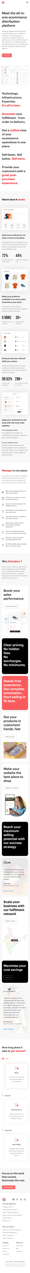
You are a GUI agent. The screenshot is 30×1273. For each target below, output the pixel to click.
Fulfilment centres (10, 921)
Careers (5, 1251)
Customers (6, 1245)
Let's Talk (6, 55)
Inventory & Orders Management (12, 1229)
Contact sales (8, 1187)
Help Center (19, 1245)
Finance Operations (8, 1235)
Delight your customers (12, 788)
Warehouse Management (10, 1232)
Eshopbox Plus (7, 1220)
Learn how (8, 977)
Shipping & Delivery (8, 1206)
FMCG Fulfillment (7, 1218)
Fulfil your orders (10, 736)
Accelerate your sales (11, 606)
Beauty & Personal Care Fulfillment (12, 1215)
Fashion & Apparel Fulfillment (11, 1212)
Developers (19, 1251)
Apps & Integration (8, 1238)
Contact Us (6, 1248)
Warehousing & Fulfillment (10, 1209)
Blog (17, 1248)
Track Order (6, 1254)
